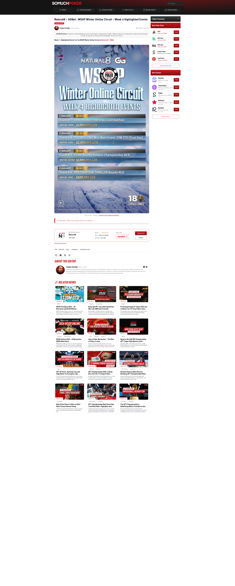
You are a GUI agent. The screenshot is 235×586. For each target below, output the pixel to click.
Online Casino (172, 10)
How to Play (129, 10)
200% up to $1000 (103, 235)
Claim (176, 32)
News (64, 10)
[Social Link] (144, 267)
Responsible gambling (60, 243)
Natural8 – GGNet (108, 40)
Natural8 (72, 235)
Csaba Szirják (64, 28)
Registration (140, 233)
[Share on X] (65, 255)
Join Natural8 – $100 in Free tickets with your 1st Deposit (74, 220)
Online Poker (150, 10)
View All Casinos (165, 116)
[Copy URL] (56, 255)
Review (141, 237)
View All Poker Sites (165, 65)
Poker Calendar (85, 10)
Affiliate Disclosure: (61, 34)
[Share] (69, 255)
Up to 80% (103, 237)
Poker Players (107, 10)
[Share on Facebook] (60, 255)
